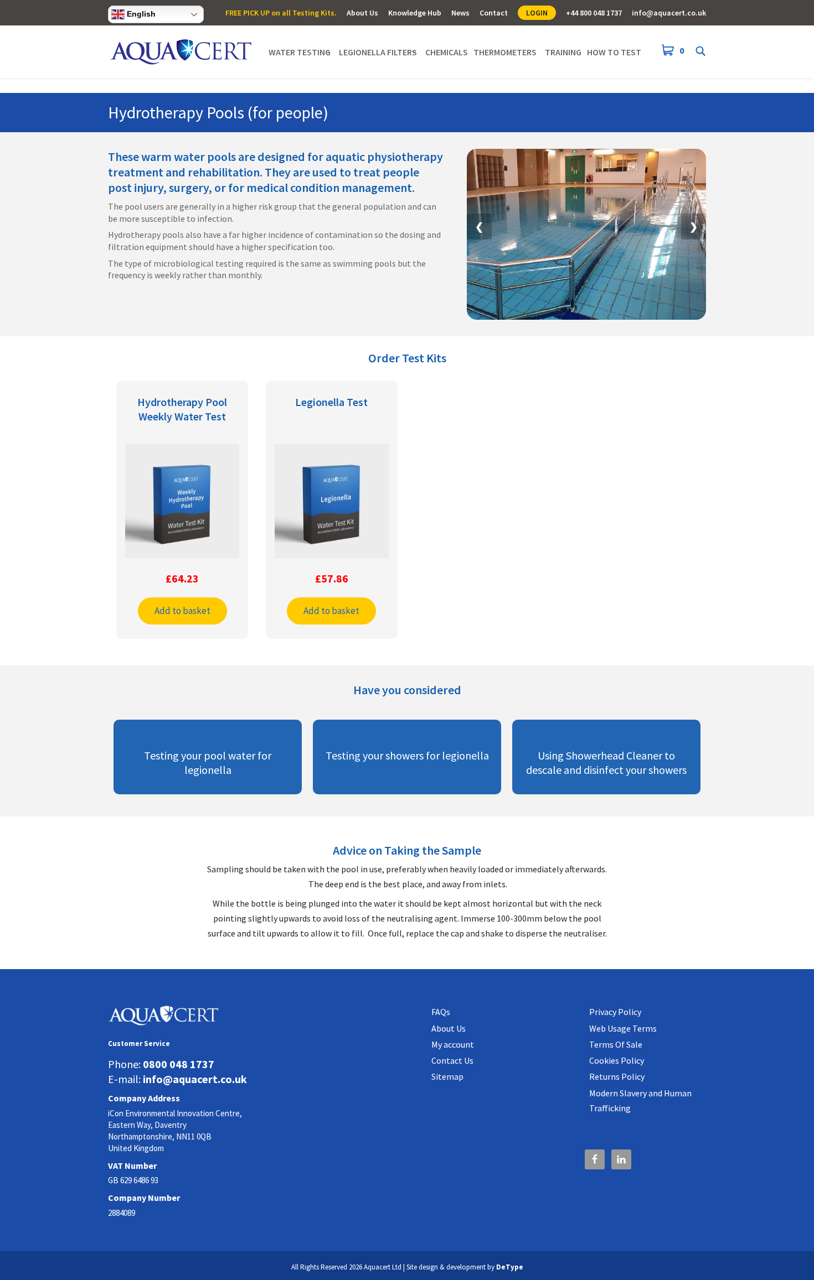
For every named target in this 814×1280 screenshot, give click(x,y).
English (140, 13)
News (460, 13)
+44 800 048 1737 (594, 13)
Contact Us (452, 1060)
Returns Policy (617, 1076)
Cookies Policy (616, 1060)
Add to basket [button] (182, 611)
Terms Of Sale (615, 1044)
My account (452, 1044)
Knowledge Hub (414, 13)
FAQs (440, 1011)
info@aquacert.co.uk (669, 13)
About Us (362, 13)
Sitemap (447, 1076)
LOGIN (537, 13)
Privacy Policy (615, 1011)
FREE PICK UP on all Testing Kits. (281, 13)
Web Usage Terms (623, 1028)
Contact (494, 13)
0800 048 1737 (178, 1064)
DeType (509, 1267)
